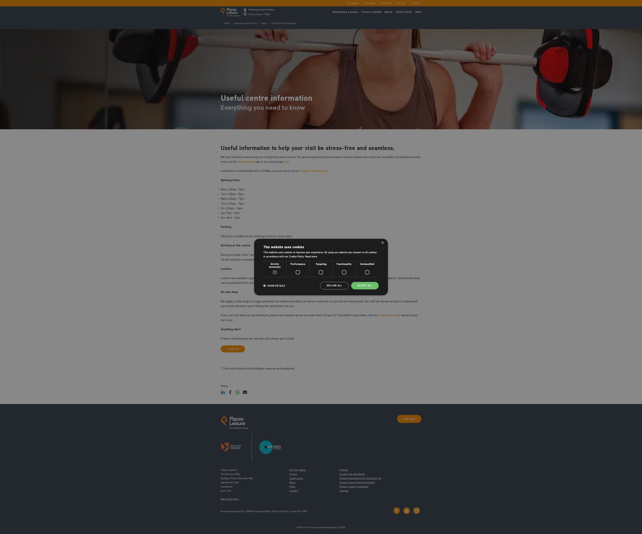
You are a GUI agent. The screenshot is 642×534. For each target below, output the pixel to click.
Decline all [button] (334, 285)
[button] (274, 286)
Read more (311, 256)
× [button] (382, 242)
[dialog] (321, 267)
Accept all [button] (364, 285)
